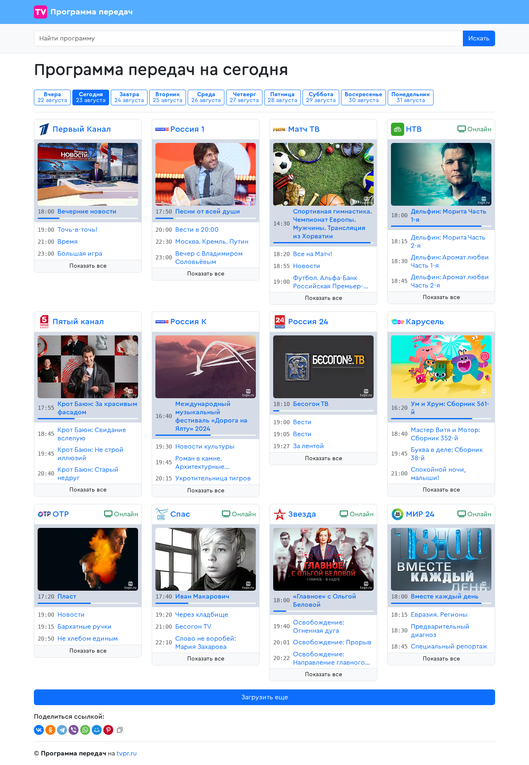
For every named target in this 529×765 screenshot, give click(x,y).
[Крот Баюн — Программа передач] (88, 366)
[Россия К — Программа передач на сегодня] (162, 321)
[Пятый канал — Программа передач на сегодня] (44, 321)
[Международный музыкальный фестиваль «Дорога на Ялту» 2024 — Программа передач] (205, 366)
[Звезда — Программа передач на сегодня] (279, 514)
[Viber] (74, 730)
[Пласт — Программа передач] (88, 559)
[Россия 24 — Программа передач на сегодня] (279, 321)
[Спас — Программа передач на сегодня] (162, 514)
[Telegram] (62, 730)
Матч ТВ (303, 129)
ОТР (60, 514)
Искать (479, 38)
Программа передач (91, 12)
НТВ (414, 129)
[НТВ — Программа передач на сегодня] (397, 129)
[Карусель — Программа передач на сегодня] (397, 321)
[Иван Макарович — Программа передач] (205, 559)
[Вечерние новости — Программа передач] (88, 174)
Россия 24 (308, 322)
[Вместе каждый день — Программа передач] (441, 559)
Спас (180, 514)
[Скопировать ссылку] (120, 730)
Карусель (425, 322)
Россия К (188, 322)
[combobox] (248, 38)
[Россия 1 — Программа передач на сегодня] (162, 129)
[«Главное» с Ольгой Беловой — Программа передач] (323, 559)
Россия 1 (187, 129)
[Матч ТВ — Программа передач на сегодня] (279, 129)
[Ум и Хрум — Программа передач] (441, 366)
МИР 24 (420, 514)
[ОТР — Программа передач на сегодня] (44, 514)
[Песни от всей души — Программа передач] (205, 174)
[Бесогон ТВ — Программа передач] (323, 366)
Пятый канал (78, 322)
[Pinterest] (108, 730)
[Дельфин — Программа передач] (441, 174)
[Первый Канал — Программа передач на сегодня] (44, 129)
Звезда (302, 514)
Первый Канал (81, 129)
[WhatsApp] (85, 730)
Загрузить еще (264, 697)
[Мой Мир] (97, 730)
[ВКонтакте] (39, 730)
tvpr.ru (127, 753)
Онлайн (478, 129)
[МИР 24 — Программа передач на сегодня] (397, 514)
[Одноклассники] (50, 730)
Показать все (88, 266)
